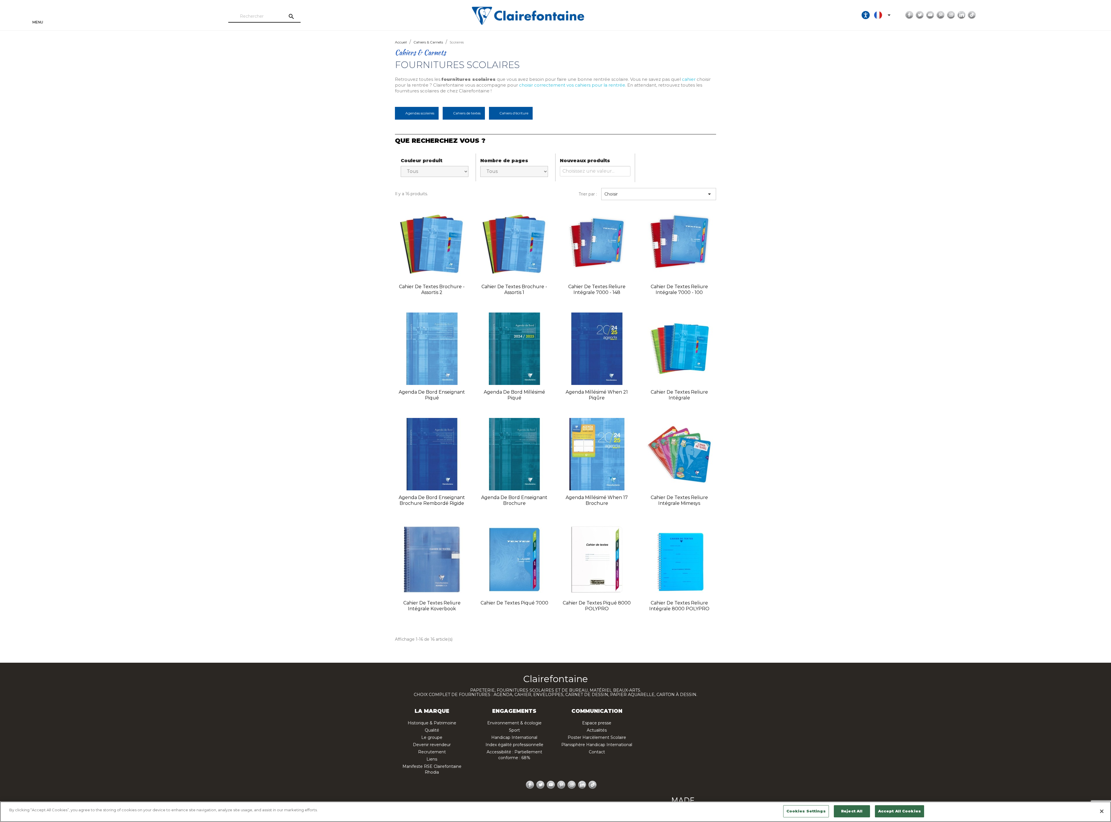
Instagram (951, 15)
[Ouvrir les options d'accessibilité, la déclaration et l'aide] (866, 15)
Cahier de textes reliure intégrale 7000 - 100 (679, 289)
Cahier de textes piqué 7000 (514, 603)
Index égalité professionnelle (514, 744)
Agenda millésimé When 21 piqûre (597, 395)
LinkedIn (961, 15)
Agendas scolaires (419, 113)
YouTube (930, 15)
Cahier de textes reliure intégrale (679, 395)
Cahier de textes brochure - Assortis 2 (432, 289)
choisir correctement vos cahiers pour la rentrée (572, 85)
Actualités (597, 730)
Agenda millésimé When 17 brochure (597, 500)
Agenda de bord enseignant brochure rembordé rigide (432, 500)
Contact (597, 752)
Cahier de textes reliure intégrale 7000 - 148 (597, 289)
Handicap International (514, 737)
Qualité (432, 730)
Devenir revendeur (432, 744)
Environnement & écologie (514, 723)
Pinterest (940, 15)
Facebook (909, 15)
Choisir (658, 194)
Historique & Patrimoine (432, 723)
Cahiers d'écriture (513, 113)
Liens (431, 759)
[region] (555, 811)
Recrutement (432, 752)
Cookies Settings (806, 811)
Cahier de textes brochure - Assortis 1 (514, 289)
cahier (689, 79)
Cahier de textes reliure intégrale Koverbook (432, 605)
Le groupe (431, 737)
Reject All (851, 811)
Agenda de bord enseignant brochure (514, 500)
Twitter (919, 15)
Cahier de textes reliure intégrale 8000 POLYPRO (679, 605)
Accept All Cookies (899, 811)
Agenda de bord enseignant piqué (432, 395)
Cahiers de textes (467, 113)
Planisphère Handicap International (596, 744)
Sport (514, 730)
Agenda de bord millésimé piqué (514, 395)
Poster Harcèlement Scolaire (597, 737)
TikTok (971, 15)
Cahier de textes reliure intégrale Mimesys (679, 500)
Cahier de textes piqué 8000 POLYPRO (597, 605)
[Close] (1101, 811)
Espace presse (596, 723)
